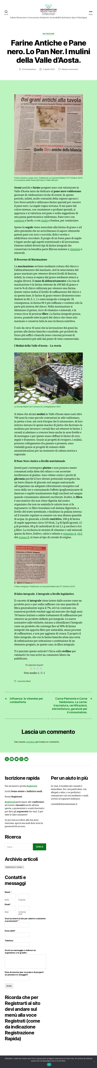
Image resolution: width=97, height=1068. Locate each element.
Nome (8, 892)
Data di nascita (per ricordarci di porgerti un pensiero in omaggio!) (24, 973)
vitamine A (69, 533)
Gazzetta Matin (24, 681)
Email (8, 904)
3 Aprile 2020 (49, 69)
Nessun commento (70, 69)
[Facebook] (12, 759)
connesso (30, 742)
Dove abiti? (10, 931)
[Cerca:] (18, 847)
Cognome (22, 900)
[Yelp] (7, 759)
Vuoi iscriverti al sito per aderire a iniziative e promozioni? (25, 919)
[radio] (27, 669)
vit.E (79, 533)
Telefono (9, 940)
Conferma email (22, 913)
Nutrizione (48, 34)
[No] (94, 1062)
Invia (9, 986)
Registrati (31, 786)
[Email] (26, 759)
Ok (49, 1064)
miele (44, 220)
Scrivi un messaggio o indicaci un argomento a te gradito (20, 951)
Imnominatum (30, 69)
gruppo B (23, 537)
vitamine (75, 249)
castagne (19, 220)
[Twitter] (16, 759)
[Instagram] (21, 759)
